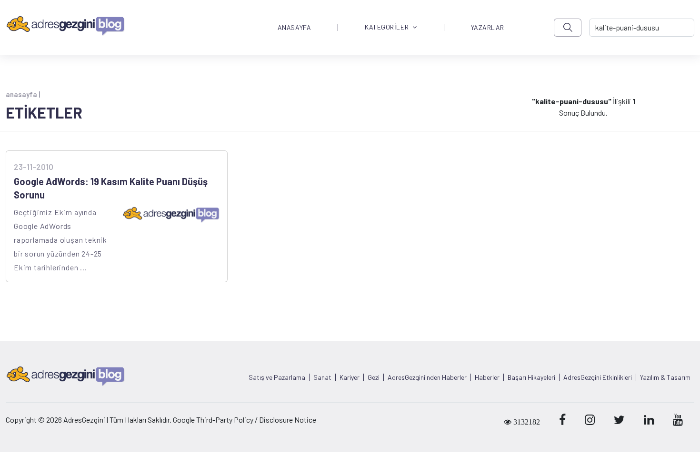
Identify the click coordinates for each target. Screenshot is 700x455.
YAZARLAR (487, 27)
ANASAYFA (294, 27)
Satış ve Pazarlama (277, 377)
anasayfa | (23, 94)
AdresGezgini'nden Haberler (427, 377)
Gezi (374, 377)
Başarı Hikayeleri (531, 377)
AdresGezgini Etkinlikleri (597, 377)
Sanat (322, 377)
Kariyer (350, 377)
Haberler (487, 377)
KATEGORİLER (387, 27)
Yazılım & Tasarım (665, 377)
